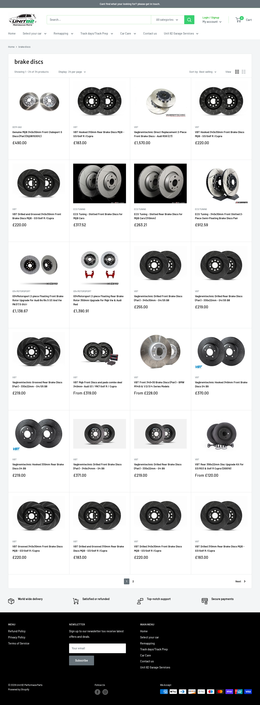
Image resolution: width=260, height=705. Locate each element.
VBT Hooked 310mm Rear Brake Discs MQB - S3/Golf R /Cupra (98, 134)
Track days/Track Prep (94, 33)
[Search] (189, 19)
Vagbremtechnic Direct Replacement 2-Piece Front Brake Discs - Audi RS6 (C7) (160, 134)
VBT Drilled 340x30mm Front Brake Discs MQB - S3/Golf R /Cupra (158, 548)
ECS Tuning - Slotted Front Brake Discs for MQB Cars (97, 216)
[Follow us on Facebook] (97, 692)
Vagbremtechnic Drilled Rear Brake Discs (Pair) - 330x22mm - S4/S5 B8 (218, 298)
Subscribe (81, 660)
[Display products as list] (244, 72)
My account (210, 21)
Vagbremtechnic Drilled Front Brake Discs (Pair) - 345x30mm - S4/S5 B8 (158, 298)
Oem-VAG (17, 127)
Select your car (32, 33)
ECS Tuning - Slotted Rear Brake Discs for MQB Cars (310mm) (158, 216)
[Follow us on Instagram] (105, 692)
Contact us (150, 33)
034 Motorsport (21, 291)
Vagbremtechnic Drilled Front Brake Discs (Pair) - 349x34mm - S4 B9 (97, 466)
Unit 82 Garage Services (179, 33)
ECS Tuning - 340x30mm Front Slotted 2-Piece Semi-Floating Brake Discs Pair (219, 216)
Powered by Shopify (18, 689)
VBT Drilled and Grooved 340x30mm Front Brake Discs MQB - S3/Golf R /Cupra (36, 216)
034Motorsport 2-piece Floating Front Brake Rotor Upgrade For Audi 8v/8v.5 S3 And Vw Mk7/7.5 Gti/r (37, 300)
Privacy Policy (16, 637)
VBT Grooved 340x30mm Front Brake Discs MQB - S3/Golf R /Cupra (37, 548)
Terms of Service (18, 643)
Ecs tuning (79, 209)
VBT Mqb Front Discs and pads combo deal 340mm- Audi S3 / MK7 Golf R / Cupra (97, 384)
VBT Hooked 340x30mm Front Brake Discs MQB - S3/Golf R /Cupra (219, 134)
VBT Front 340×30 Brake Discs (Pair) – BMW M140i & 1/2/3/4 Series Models (159, 384)
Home (12, 33)
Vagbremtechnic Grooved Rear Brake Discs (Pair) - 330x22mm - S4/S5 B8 (37, 384)
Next (238, 581)
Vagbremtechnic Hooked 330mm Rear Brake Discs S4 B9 (38, 466)
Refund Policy (17, 631)
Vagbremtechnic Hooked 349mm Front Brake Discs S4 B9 (221, 384)
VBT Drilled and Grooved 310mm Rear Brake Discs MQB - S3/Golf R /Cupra (98, 548)
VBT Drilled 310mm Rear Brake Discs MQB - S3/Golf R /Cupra (219, 548)
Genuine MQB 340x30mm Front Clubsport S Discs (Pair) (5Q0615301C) (37, 134)
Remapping (61, 33)
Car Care (126, 33)
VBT (75, 127)
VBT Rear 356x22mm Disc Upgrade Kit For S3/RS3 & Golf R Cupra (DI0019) (219, 466)
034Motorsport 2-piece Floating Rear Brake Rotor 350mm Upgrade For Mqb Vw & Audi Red (98, 300)
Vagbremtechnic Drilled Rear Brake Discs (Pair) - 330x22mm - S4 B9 (157, 466)
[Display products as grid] (237, 72)
